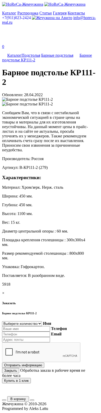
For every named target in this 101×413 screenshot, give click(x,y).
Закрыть (10, 371)
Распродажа (27, 13)
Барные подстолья (57, 55)
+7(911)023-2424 (16, 17)
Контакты (76, 13)
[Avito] (52, 17)
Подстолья (30, 55)
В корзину (18, 399)
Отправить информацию (23, 365)
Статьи (45, 13)
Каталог (9, 13)
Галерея (60, 13)
